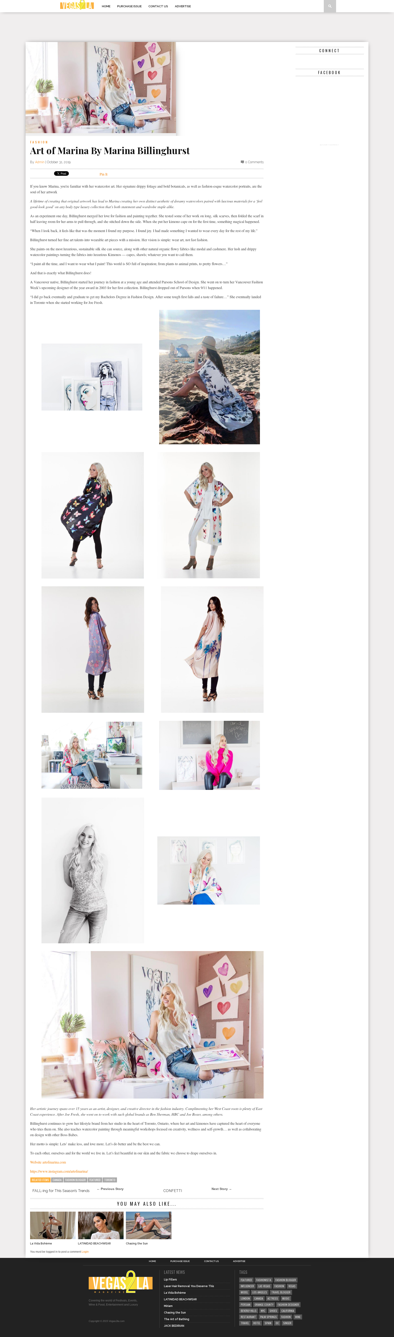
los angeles (259, 1292)
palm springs (268, 1317)
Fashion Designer (288, 1304)
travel (245, 1323)
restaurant (248, 1317)
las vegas (264, 1286)
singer (287, 1323)
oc (277, 1323)
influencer (247, 1286)
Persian (245, 1304)
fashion (286, 1317)
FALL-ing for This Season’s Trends (61, 1191)
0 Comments (254, 162)
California (287, 1311)
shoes (273, 1311)
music (286, 1298)
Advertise (183, 6)
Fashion (39, 142)
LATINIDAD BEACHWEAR (94, 1243)
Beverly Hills (249, 1311)
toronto (109, 1180)
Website (36, 1162)
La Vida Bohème (41, 1243)
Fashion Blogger (75, 1180)
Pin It (103, 174)
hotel (256, 1323)
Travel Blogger (280, 1292)
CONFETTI (172, 1191)
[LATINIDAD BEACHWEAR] (101, 1238)
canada (57, 1180)
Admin (39, 162)
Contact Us (158, 6)
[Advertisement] (197, 27)
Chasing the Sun (137, 1243)
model (244, 1292)
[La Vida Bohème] (53, 1238)
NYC (263, 1311)
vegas (292, 1286)
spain (268, 1323)
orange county (264, 1304)
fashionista (263, 1280)
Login (85, 1251)
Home (106, 6)
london (245, 1298)
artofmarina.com (54, 1162)
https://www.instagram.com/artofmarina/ (59, 1171)
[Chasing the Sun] (148, 1238)
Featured (95, 1180)
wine (298, 1317)
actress (272, 1298)
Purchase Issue (129, 6)
